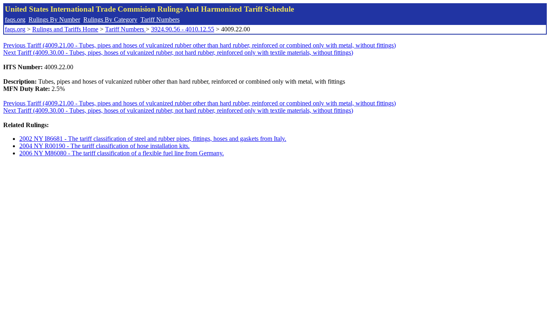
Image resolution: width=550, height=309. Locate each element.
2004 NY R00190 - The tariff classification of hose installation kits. (104, 145)
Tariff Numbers (160, 19)
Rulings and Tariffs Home (65, 29)
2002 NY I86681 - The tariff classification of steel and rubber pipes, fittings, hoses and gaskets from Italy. (152, 138)
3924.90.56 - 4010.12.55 (182, 29)
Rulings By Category (110, 19)
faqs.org (15, 19)
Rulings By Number (54, 19)
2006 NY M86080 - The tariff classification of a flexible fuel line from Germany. (121, 153)
